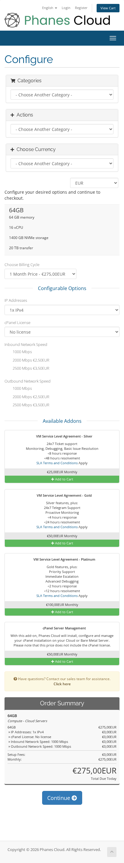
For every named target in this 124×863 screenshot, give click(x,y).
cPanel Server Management (64, 628)
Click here (62, 683)
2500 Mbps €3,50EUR (30, 368)
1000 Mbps (22, 352)
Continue (59, 797)
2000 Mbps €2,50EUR (30, 360)
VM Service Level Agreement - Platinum (64, 559)
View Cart (108, 8)
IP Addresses (16, 300)
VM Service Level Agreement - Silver (63, 436)
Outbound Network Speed (28, 381)
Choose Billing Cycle (22, 264)
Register (81, 7)
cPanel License (17, 322)
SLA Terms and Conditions (57, 463)
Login (66, 7)
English (48, 7)
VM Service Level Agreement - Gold (64, 495)
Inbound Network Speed (26, 344)
